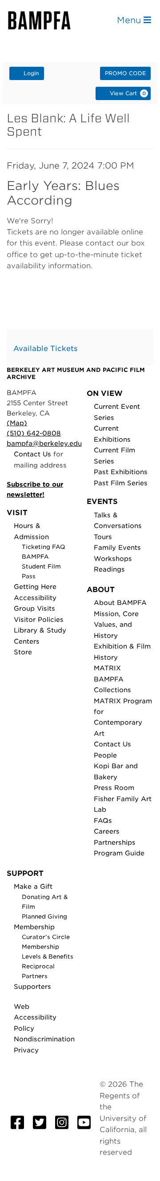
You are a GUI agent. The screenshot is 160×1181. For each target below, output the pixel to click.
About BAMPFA (120, 602)
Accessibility (35, 597)
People (105, 755)
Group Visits (34, 608)
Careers (107, 831)
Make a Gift (33, 886)
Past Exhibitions (121, 472)
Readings (109, 569)
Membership (34, 927)
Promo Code (125, 73)
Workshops (113, 558)
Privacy (26, 1050)
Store (23, 652)
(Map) (17, 423)
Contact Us (32, 454)
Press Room (114, 787)
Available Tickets (45, 348)
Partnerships (115, 842)
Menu (130, 20)
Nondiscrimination (44, 1039)
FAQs (103, 820)
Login (31, 73)
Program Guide (119, 853)
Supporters (32, 986)
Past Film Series (121, 483)
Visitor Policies (39, 619)
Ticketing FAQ (43, 547)
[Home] (47, 20)
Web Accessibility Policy (35, 1017)
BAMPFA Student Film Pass (41, 566)
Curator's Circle (46, 937)
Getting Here (35, 586)
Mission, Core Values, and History (116, 624)
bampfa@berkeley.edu (44, 443)
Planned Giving (44, 916)
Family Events (117, 547)
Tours (103, 536)
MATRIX (107, 668)
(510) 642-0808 (34, 433)
